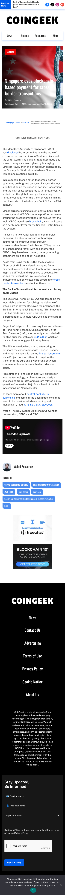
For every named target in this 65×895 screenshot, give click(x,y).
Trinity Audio (32, 138)
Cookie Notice (32, 681)
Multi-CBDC (8, 491)
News (9, 36)
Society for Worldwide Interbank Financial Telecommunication (28, 498)
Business (10, 51)
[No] (61, 885)
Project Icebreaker (50, 353)
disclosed (13, 152)
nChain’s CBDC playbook (38, 404)
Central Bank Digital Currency (16, 484)
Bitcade (25, 36)
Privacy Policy (32, 669)
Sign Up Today (14, 862)
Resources (40, 36)
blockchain (35, 221)
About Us (32, 694)
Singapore (37, 491)
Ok (33, 890)
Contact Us (32, 630)
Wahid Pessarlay (15, 100)
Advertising (32, 643)
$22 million (40, 336)
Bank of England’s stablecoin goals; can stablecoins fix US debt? (26, 4)
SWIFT (6, 506)
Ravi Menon (23, 491)
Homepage (10, 123)
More (55, 36)
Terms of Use (32, 656)
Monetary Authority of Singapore (46, 484)
